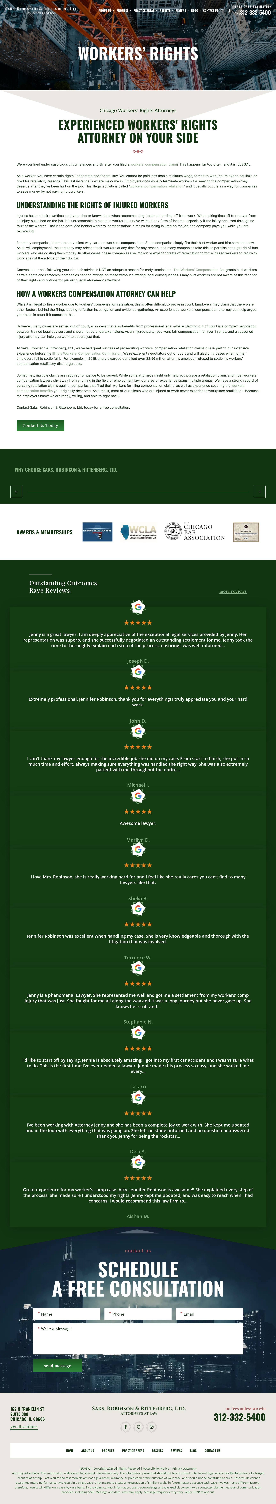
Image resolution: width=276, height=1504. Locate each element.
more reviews (232, 591)
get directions (24, 1427)
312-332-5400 (255, 12)
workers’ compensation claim (153, 164)
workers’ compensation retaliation (156, 186)
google (139, 1427)
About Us (105, 10)
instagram (152, 1427)
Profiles (122, 10)
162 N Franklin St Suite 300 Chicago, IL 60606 (27, 1413)
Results (165, 10)
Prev (16, 492)
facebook (126, 1427)
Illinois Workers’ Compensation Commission (86, 353)
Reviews (181, 10)
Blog (194, 10)
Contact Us (210, 10)
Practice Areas (144, 10)
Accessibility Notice (156, 1468)
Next (260, 492)
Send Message (57, 1365)
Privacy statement (184, 1468)
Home (70, 1450)
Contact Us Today (40, 425)
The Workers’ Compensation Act (199, 270)
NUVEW (85, 1468)
